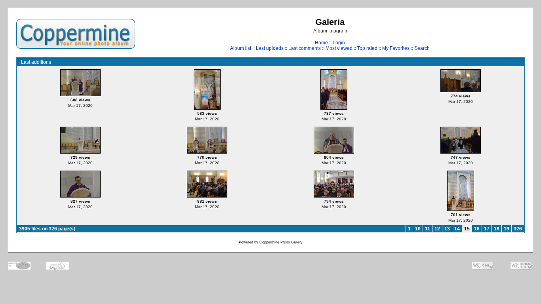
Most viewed (339, 48)
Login (339, 43)
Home (321, 43)
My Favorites (396, 48)
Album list (240, 48)
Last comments (304, 48)
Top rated (367, 48)
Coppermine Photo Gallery (281, 242)
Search (422, 48)
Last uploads (270, 48)
